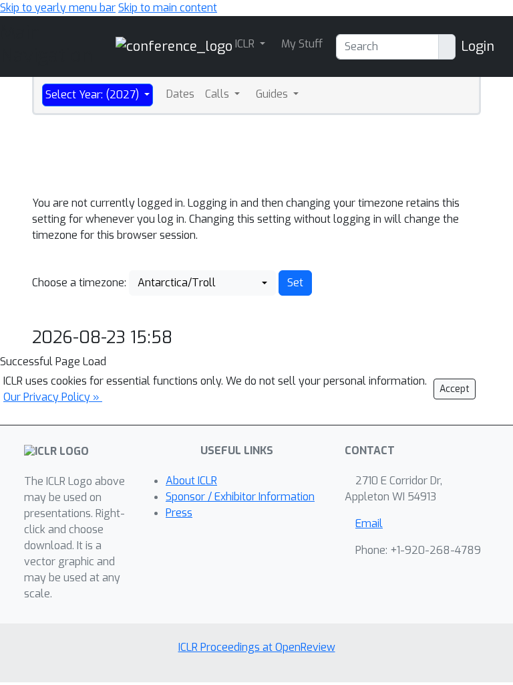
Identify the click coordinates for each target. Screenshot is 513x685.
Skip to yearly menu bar (58, 8)
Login (477, 46)
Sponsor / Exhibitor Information (240, 497)
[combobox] (202, 283)
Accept (455, 389)
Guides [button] (273, 94)
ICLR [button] (246, 44)
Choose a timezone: (79, 283)
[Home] (174, 45)
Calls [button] (218, 94)
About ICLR (191, 481)
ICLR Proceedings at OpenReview (256, 647)
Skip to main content (167, 8)
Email (369, 523)
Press (179, 513)
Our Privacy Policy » (52, 397)
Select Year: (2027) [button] (93, 95)
